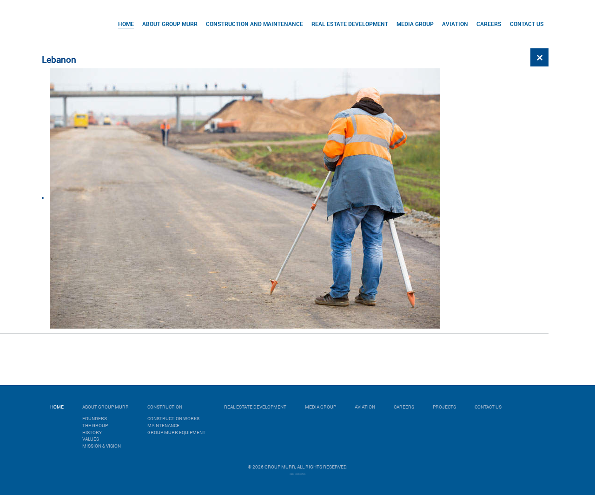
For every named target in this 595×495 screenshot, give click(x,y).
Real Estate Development (349, 23)
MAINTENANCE (163, 425)
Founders (94, 419)
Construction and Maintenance (254, 23)
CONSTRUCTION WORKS (173, 419)
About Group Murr (170, 23)
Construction (164, 407)
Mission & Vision (101, 446)
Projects (444, 407)
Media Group (415, 23)
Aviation (455, 23)
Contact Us (527, 23)
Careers (489, 23)
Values (90, 439)
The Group (95, 425)
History (92, 432)
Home (126, 23)
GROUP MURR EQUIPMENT (176, 432)
